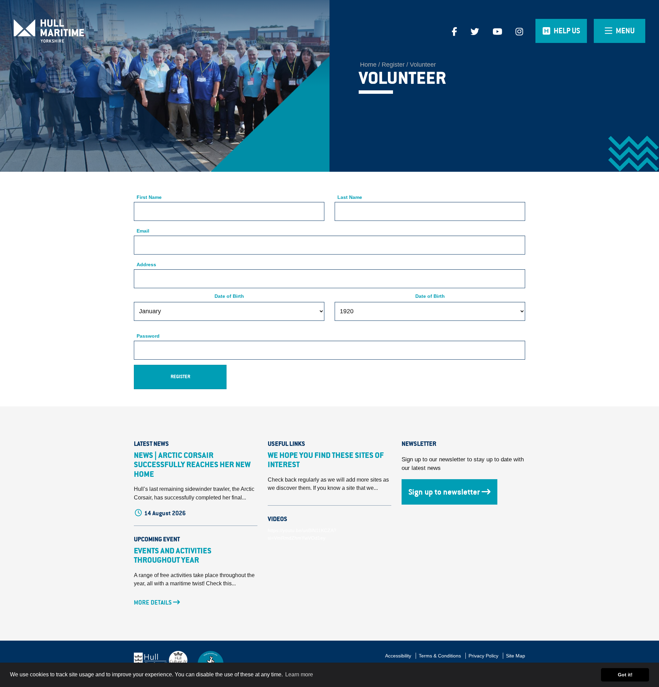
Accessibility (398, 655)
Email (143, 231)
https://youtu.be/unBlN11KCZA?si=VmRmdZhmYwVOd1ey (302, 534)
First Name (149, 197)
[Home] (82, 31)
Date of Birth (229, 296)
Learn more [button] (299, 674)
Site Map (515, 655)
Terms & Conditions (440, 655)
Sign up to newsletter (444, 492)
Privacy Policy (483, 655)
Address (146, 264)
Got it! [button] (625, 674)
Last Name (349, 197)
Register (393, 64)
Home (368, 64)
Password (148, 336)
